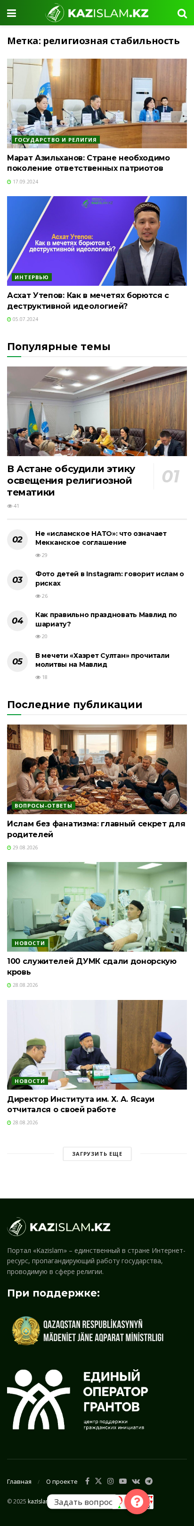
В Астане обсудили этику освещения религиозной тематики (71, 480)
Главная (19, 1481)
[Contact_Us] (137, 1501)
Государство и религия (56, 139)
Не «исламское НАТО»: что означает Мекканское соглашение (101, 538)
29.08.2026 (24, 847)
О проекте (62, 1481)
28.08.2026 (24, 985)
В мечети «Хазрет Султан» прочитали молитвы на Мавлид (102, 660)
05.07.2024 (24, 319)
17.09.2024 (24, 181)
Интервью (32, 277)
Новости (30, 942)
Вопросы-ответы (44, 805)
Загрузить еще (97, 1153)
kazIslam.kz (43, 1501)
